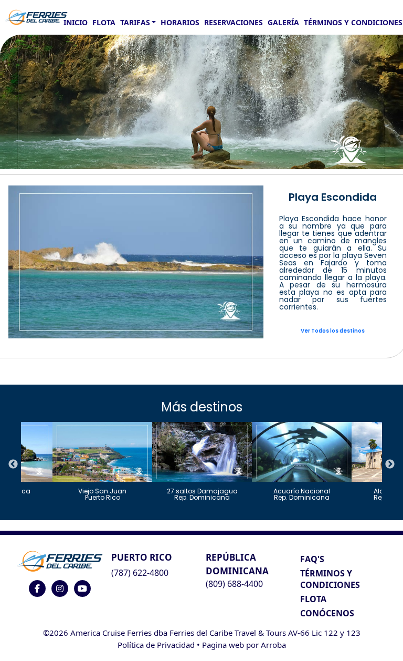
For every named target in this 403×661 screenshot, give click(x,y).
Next (390, 464)
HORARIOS (180, 22)
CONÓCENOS (327, 613)
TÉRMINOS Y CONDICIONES (330, 579)
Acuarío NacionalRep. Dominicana (301, 494)
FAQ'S (312, 559)
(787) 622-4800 (139, 573)
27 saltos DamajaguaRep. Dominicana (202, 494)
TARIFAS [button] (135, 22)
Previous (13, 464)
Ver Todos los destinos (333, 331)
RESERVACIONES (233, 22)
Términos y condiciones (353, 22)
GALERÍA (283, 22)
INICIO (75, 22)
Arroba (273, 644)
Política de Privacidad (156, 644)
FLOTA (103, 22)
